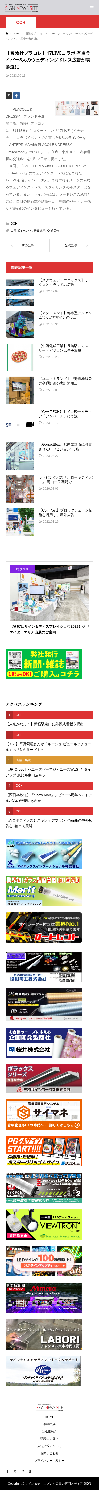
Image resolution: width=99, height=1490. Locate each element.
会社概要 (49, 1424)
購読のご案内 (49, 1438)
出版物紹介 (49, 1431)
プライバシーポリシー (49, 1460)
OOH (20, 22)
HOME (49, 1417)
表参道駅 (40, 230)
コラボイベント (21, 230)
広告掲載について (49, 1446)
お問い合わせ (49, 1453)
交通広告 (53, 230)
